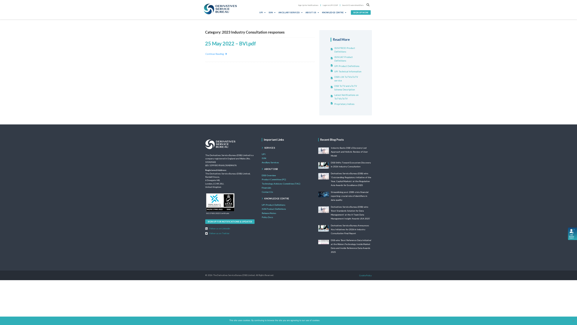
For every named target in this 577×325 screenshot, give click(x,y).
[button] (361, 12)
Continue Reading (215, 54)
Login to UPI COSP (330, 5)
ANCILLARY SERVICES (289, 12)
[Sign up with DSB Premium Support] (573, 234)
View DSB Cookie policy (337, 320)
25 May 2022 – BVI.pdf (230, 43)
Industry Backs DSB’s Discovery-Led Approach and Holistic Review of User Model (349, 152)
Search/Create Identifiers (353, 5)
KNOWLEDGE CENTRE (333, 12)
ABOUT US (310, 12)
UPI (261, 12)
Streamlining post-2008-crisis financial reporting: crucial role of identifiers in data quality (349, 196)
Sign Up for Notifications (308, 5)
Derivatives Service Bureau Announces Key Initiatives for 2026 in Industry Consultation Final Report (350, 229)
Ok (323, 320)
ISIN (271, 12)
